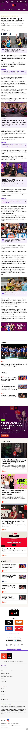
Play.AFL (2, 688)
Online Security (4, 727)
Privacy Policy (20, 661)
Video (3, 9)
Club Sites (19, 1)
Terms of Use (13, 661)
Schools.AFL (3, 691)
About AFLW (3, 668)
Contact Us (3, 681)
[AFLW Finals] (14, 326)
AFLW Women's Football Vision (7, 670)
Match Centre (11, 9)
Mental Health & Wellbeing (6, 676)
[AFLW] (7, 2)
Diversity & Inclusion (5, 673)
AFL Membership (4, 699)
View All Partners (13, 633)
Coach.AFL (3, 694)
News (24, 9)
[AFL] (2, 2)
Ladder (18, 9)
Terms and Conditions (13, 723)
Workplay (3, 678)
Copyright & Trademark (14, 725)
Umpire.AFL (3, 696)
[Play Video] (14, 109)
